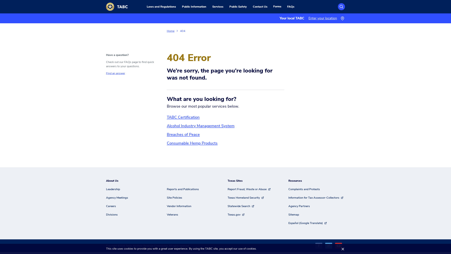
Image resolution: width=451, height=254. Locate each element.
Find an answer (115, 73)
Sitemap (293, 215)
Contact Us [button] (260, 7)
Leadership (113, 189)
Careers (111, 206)
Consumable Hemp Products (192, 143)
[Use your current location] (342, 18)
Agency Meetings (117, 198)
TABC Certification (183, 117)
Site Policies (174, 198)
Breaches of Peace (183, 134)
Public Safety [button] (238, 7)
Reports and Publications (183, 189)
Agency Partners (299, 206)
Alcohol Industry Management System (200, 126)
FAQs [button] (290, 7)
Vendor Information (179, 206)
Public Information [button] (194, 7)
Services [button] (217, 7)
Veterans (172, 215)
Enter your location (322, 18)
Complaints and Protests (304, 189)
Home (170, 31)
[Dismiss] (343, 249)
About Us (112, 181)
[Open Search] (341, 6)
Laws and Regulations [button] (161, 7)
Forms (277, 6)
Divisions (112, 215)
